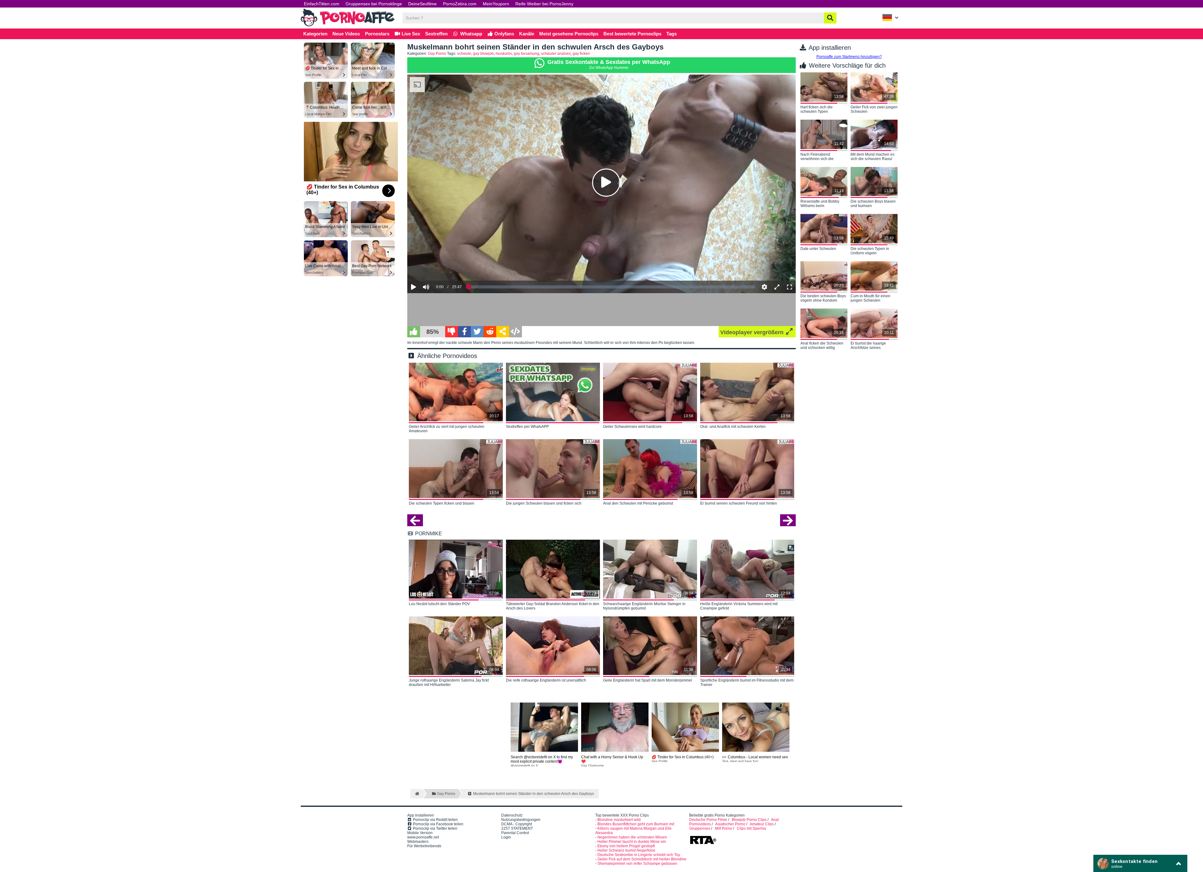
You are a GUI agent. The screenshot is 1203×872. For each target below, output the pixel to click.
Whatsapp (470, 33)
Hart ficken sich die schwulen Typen (816, 109)
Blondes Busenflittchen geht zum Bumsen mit (635, 824)
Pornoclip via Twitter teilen (434, 828)
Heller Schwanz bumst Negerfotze (626, 850)
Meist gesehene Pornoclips (568, 33)
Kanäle (526, 33)
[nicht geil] (451, 331)
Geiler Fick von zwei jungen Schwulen (874, 109)
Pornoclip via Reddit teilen (435, 820)
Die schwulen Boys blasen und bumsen (873, 203)
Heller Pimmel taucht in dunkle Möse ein (631, 841)
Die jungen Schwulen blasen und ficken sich (543, 503)
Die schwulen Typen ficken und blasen (441, 503)
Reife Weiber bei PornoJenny (544, 3)
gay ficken (581, 53)
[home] (416, 793)
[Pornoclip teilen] (502, 331)
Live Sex (410, 33)
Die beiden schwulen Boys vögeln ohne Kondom (823, 298)
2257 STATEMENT (517, 828)
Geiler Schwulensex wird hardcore (632, 426)
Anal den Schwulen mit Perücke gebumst (638, 503)
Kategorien (315, 33)
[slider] (436, 267)
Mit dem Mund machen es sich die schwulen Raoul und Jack (872, 157)
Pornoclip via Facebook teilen (437, 824)
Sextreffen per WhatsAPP (527, 426)
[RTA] (703, 843)
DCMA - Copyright (516, 824)
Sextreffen (436, 33)
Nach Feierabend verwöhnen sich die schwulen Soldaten (817, 157)
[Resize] (777, 287)
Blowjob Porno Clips (749, 820)
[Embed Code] (515, 331)
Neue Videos (346, 33)
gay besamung (526, 53)
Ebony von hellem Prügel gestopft (626, 846)
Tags (671, 33)
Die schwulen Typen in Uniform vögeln (870, 251)
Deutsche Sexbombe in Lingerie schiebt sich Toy (638, 855)
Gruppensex (699, 828)
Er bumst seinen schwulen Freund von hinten (738, 503)
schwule (464, 53)
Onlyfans (503, 33)
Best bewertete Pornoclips (632, 33)
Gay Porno (437, 53)
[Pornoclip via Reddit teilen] (489, 331)
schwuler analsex (556, 53)
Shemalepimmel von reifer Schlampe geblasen (637, 863)
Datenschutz (512, 815)
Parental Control (515, 833)
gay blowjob (483, 53)
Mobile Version (420, 833)
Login (506, 837)
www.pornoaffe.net (423, 837)
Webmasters (418, 841)
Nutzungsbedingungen (520, 820)
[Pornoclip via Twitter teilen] (477, 331)
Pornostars (377, 33)
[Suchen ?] (830, 18)
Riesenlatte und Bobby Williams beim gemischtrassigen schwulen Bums (819, 204)
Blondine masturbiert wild (619, 820)
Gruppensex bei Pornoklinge (374, 3)
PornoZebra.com (460, 3)
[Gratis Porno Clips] (348, 25)
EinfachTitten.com (321, 3)
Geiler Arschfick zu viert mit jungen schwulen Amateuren (446, 428)
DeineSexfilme (422, 3)
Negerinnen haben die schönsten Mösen (632, 837)
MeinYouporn (496, 3)
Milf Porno (723, 828)
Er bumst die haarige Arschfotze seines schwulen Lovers (868, 345)
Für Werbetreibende (424, 846)
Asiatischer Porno (730, 824)
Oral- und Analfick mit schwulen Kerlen (733, 426)
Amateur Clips (762, 824)
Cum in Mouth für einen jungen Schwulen (870, 298)
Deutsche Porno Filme (708, 820)
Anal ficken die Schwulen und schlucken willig (821, 345)
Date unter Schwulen (818, 249)
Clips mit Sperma (751, 828)
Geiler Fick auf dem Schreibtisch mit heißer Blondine (641, 859)
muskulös (504, 53)
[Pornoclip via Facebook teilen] (464, 331)
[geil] (413, 331)
